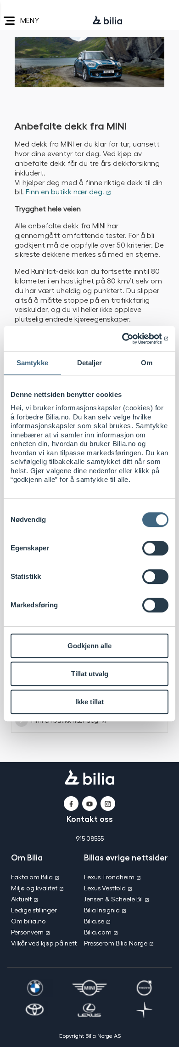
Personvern (27, 932)
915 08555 (90, 838)
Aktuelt (21, 899)
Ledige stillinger (34, 910)
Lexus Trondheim (109, 877)
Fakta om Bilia (32, 877)
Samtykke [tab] (32, 363)
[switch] (155, 548)
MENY (29, 20)
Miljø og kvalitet (34, 888)
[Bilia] (107, 20)
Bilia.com (98, 932)
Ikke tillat (89, 702)
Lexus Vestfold (105, 888)
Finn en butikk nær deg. (65, 191)
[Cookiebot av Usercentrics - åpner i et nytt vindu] (128, 339)
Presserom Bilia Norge (115, 943)
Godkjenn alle (89, 646)
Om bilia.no (28, 921)
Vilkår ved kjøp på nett (44, 943)
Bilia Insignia (102, 910)
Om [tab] (146, 363)
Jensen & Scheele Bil (113, 899)
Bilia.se (94, 921)
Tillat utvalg (89, 674)
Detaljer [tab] (89, 363)
